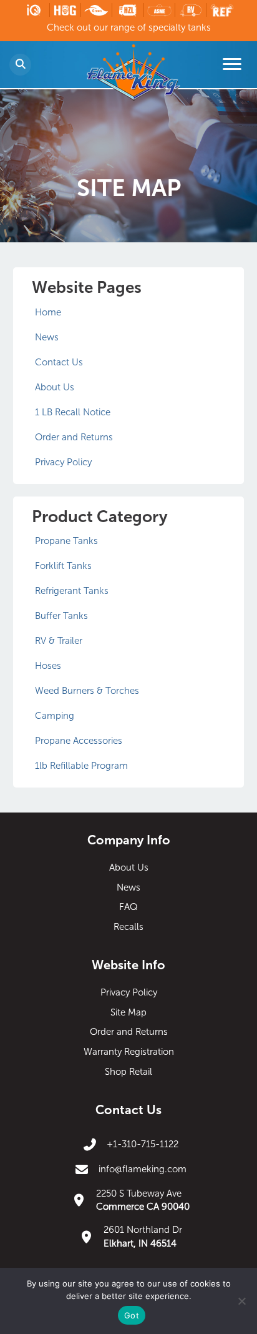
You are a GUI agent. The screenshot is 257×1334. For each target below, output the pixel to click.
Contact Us (59, 362)
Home (48, 312)
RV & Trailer (58, 640)
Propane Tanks (66, 540)
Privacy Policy (63, 462)
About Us (54, 387)
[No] (241, 1301)
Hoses (48, 665)
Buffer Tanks (61, 615)
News (47, 337)
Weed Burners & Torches (87, 690)
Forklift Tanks (63, 565)
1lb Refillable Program (81, 765)
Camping (54, 715)
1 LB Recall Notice (72, 412)
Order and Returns (74, 437)
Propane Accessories (78, 740)
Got (131, 1315)
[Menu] (232, 64)
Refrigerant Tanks (72, 590)
